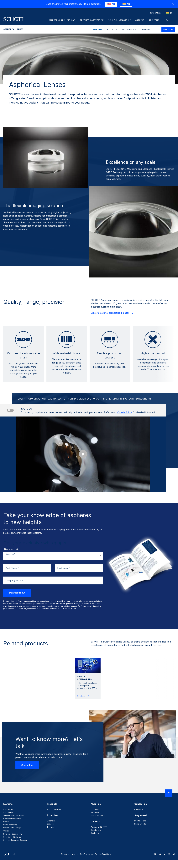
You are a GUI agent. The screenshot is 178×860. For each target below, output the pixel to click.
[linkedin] (164, 854)
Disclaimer (65, 854)
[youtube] (173, 854)
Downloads (145, 29)
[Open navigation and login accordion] (173, 20)
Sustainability (96, 812)
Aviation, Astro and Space (13, 815)
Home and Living (10, 825)
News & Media (155, 13)
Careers (139, 20)
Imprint (75, 854)
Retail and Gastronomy (12, 834)
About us (154, 20)
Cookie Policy (124, 412)
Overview (97, 29)
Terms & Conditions (103, 854)
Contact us (168, 29)
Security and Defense (12, 837)
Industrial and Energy (12, 828)
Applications (112, 29)
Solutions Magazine (119, 20)
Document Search (98, 815)
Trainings (50, 827)
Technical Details (129, 29)
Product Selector (54, 809)
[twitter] (169, 854)
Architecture (8, 809)
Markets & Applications (62, 20)
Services (50, 824)
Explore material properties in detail (110, 312)
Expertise (51, 821)
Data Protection (86, 854)
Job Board (95, 833)
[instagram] (160, 854)
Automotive (8, 812)
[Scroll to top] (168, 793)
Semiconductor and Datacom (15, 840)
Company (95, 809)
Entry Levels (96, 830)
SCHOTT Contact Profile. (66, 609)
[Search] (167, 20)
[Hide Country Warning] (173, 4)
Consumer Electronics (12, 819)
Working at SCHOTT (99, 827)
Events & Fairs (140, 821)
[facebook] (155, 854)
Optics (6, 831)
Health (6, 822)
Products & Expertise (91, 20)
